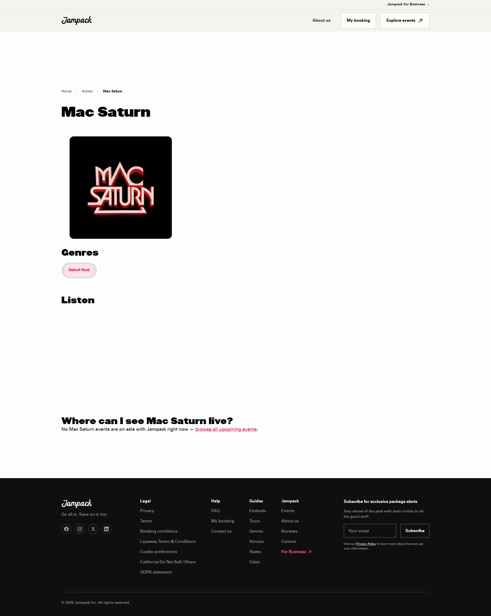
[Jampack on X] (93, 529)
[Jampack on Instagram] (80, 529)
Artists (87, 91)
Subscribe (415, 531)
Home (66, 91)
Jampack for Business (408, 4)
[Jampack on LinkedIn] (106, 529)
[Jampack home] (76, 21)
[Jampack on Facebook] (66, 529)
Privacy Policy (366, 544)
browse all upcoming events (226, 429)
